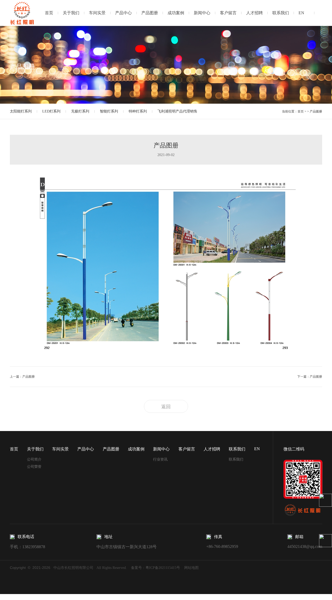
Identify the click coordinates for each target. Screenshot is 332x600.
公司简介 (34, 459)
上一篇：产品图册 (22, 376)
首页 (49, 13)
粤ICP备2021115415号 (163, 568)
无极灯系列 (80, 111)
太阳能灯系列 (21, 111)
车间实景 (97, 13)
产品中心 (123, 13)
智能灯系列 (109, 111)
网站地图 (191, 568)
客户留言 (228, 13)
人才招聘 (254, 13)
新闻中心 (202, 13)
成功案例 (176, 13)
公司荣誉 (34, 467)
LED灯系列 (51, 111)
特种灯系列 (138, 111)
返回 (166, 406)
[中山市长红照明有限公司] (22, 13)
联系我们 (280, 13)
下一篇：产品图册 (309, 376)
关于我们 (71, 13)
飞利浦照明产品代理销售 (177, 111)
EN (301, 13)
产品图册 (149, 13)
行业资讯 (160, 459)
